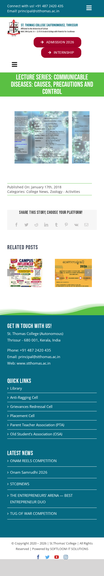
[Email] (86, 224)
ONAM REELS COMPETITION (33, 460)
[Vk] (76, 224)
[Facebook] (16, 224)
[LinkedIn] (46, 224)
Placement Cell (22, 415)
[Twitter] (26, 224)
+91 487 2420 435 (35, 350)
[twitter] (47, 557)
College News (37, 191)
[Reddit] (36, 224)
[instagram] (66, 557)
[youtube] (56, 557)
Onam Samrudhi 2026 (28, 472)
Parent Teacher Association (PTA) (37, 424)
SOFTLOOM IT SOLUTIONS (69, 549)
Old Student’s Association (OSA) (36, 434)
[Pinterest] (66, 224)
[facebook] (38, 557)
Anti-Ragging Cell (24, 397)
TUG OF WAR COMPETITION (33, 513)
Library (16, 388)
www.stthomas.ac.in (34, 363)
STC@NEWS (19, 483)
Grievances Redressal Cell (31, 406)
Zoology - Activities (65, 191)
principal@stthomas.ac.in (39, 356)
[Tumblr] (56, 224)
